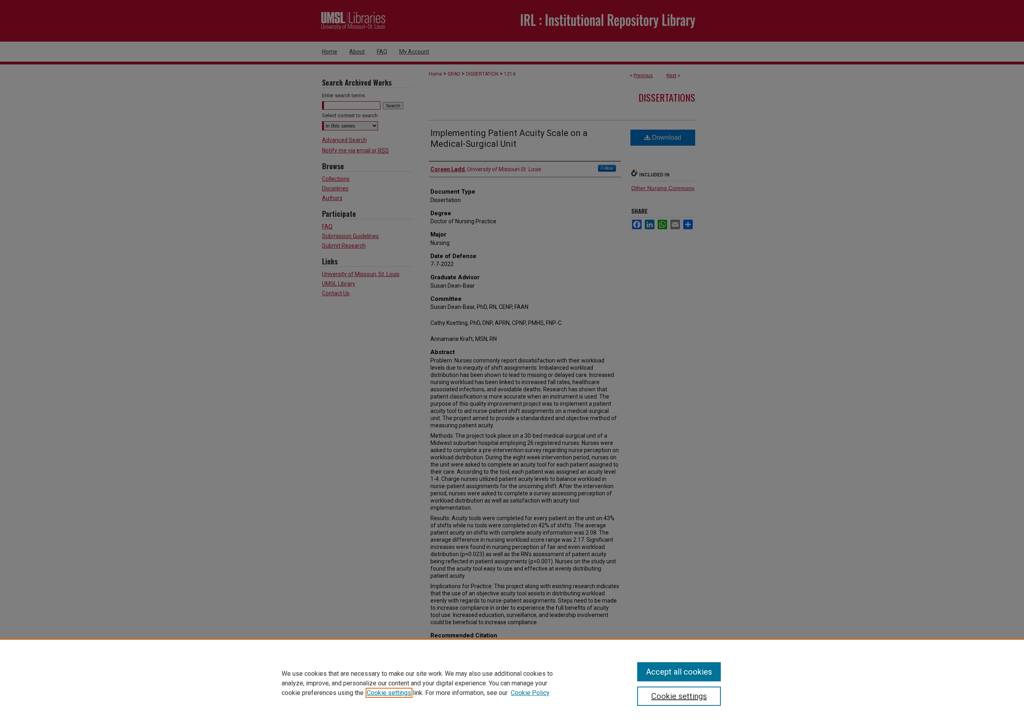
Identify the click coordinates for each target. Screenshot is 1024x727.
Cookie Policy (530, 693)
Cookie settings (389, 693)
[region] (512, 683)
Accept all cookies (679, 672)
